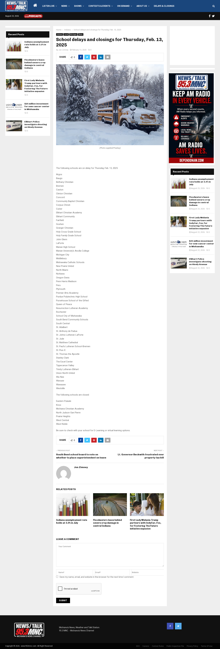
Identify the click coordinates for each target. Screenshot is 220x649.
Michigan (73, 34)
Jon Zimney (63, 50)
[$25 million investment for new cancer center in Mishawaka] (14, 107)
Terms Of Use (206, 646)
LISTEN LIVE (48, 6)
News (64, 6)
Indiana (59, 34)
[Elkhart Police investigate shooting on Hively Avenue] (14, 125)
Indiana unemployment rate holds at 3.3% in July (71, 521)
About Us (141, 6)
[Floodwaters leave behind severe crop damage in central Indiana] (14, 64)
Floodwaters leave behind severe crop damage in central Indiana (107, 523)
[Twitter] (178, 626)
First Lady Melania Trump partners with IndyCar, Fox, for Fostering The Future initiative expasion (145, 524)
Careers (145, 646)
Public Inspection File (175, 646)
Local (66, 34)
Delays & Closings (164, 6)
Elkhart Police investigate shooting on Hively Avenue (35, 124)
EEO (138, 646)
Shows (78, 6)
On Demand (123, 6)
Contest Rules (158, 646)
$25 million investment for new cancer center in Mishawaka (36, 106)
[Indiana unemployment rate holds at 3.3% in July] (14, 46)
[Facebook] (170, 626)
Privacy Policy (192, 646)
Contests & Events (99, 6)
